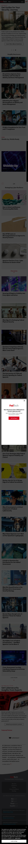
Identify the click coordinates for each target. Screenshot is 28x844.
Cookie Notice (17, 838)
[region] (14, 834)
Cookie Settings (14, 841)
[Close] (26, 827)
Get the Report (14, 418)
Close (24, 401)
